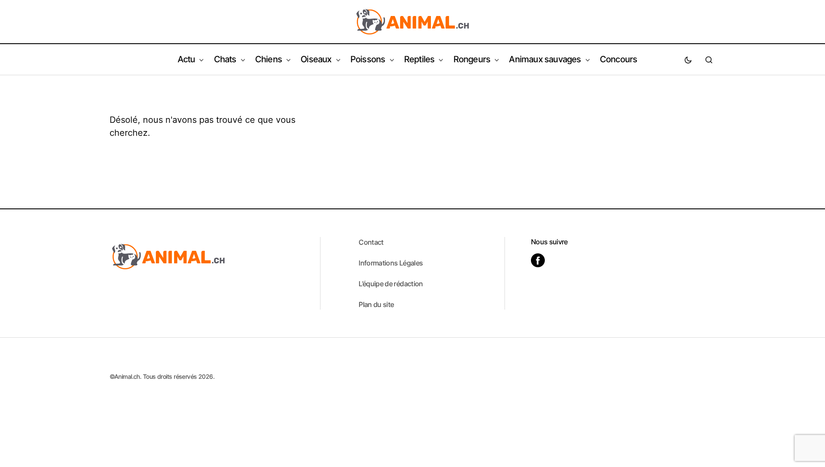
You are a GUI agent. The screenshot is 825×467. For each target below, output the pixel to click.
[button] (688, 59)
